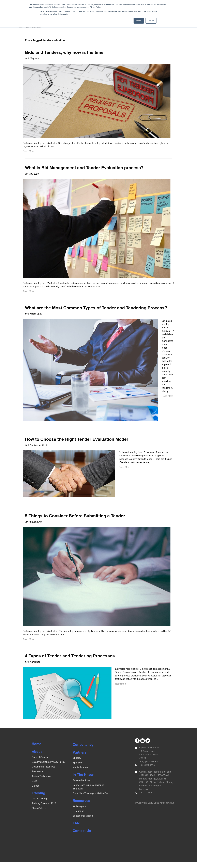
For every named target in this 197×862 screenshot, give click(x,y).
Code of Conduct (40, 757)
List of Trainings (40, 798)
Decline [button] (151, 20)
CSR (34, 781)
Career (35, 786)
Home (36, 743)
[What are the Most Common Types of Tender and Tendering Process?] (90, 369)
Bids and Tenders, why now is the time (64, 52)
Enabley (77, 758)
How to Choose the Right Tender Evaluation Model (76, 439)
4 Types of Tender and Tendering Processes (70, 655)
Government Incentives (43, 766)
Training (38, 792)
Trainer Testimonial (41, 776)
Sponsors (77, 762)
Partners (80, 752)
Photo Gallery (39, 808)
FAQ (76, 822)
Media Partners (80, 767)
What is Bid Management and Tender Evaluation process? (84, 167)
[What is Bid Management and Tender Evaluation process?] (96, 228)
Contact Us (82, 830)
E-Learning (78, 811)
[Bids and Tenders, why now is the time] (96, 100)
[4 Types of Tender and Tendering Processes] (67, 692)
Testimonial (37, 771)
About (37, 751)
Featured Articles (81, 780)
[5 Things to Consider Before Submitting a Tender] (96, 576)
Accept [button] (138, 20)
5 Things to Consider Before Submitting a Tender (75, 515)
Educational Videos (83, 816)
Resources (81, 800)
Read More (28, 151)
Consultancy (83, 744)
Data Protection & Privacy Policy (48, 762)
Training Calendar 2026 (44, 803)
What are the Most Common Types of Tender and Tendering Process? (96, 307)
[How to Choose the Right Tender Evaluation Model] (69, 473)
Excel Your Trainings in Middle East (91, 793)
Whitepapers (79, 806)
